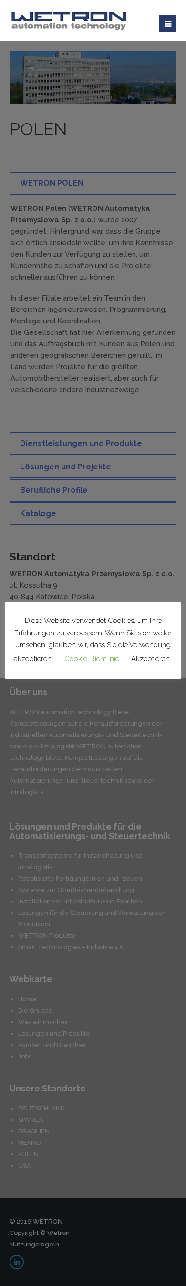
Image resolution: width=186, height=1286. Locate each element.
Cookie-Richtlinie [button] (91, 658)
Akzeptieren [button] (150, 658)
